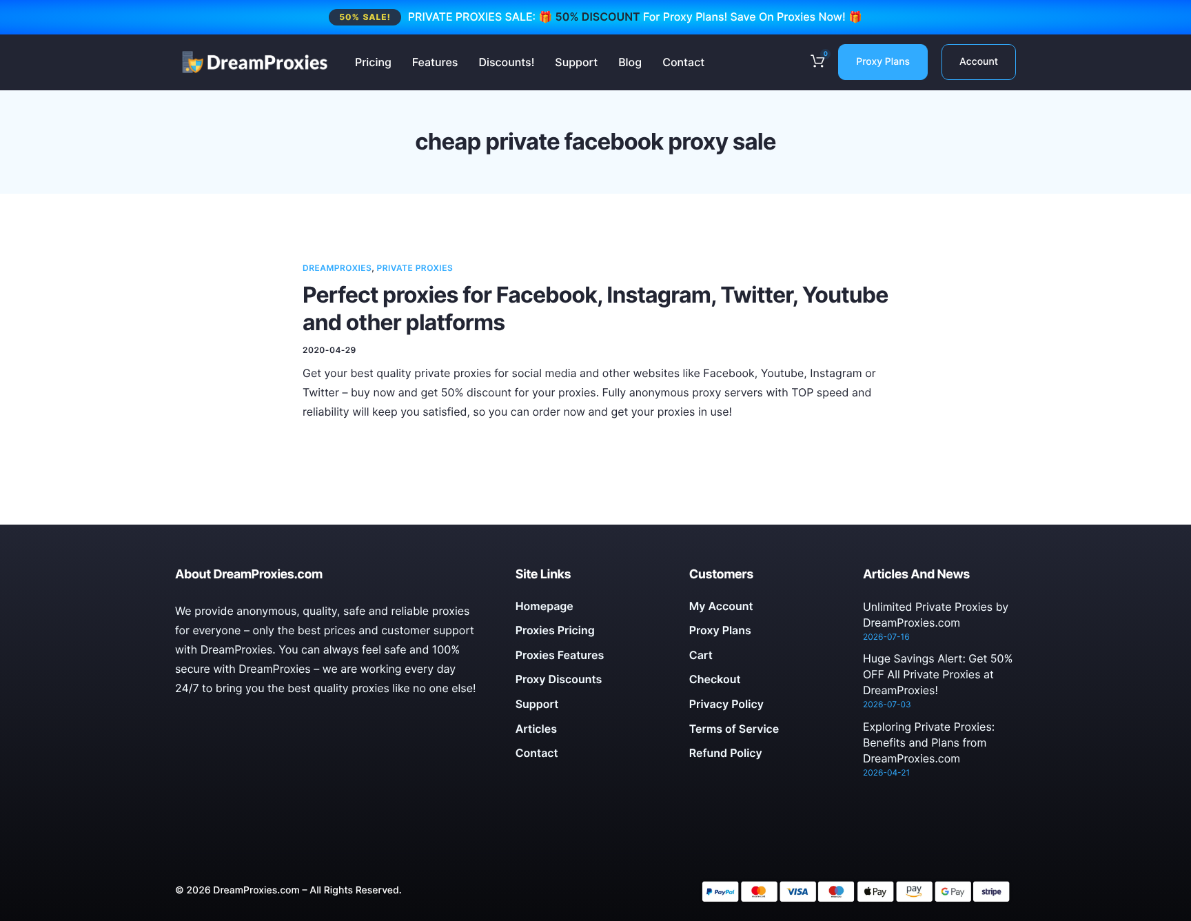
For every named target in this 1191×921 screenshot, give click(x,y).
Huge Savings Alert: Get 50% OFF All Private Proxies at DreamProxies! (938, 674)
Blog (630, 62)
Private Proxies (415, 268)
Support (576, 62)
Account (978, 62)
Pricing (373, 62)
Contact (683, 62)
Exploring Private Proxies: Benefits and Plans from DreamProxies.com (929, 742)
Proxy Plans (883, 62)
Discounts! (506, 62)
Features (435, 62)
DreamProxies (337, 268)
